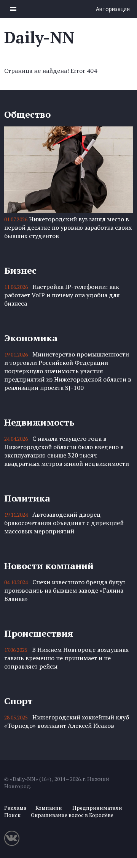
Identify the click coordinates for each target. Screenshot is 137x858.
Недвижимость (39, 422)
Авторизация (113, 9)
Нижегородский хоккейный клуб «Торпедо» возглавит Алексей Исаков (66, 721)
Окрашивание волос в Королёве (72, 815)
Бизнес (20, 270)
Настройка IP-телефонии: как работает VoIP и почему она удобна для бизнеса (62, 295)
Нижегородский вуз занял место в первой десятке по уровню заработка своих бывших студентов (68, 227)
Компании (48, 807)
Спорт (18, 701)
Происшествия (38, 633)
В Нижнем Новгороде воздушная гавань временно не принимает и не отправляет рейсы (66, 657)
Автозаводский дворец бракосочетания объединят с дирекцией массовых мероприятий (64, 522)
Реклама (15, 807)
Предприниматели (97, 807)
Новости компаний (49, 566)
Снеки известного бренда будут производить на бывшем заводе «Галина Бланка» (65, 590)
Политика (27, 498)
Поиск (12, 815)
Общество (27, 114)
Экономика (30, 338)
